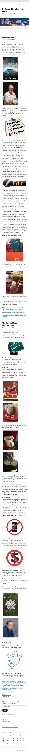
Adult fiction (8, 314)
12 (10, 737)
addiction (23, 684)
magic (14, 686)
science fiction (23, 315)
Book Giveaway (9, 312)
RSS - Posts (5, 719)
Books (15, 681)
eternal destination (15, 314)
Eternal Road (23, 314)
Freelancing (19, 312)
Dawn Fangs (13, 685)
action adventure (16, 684)
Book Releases (10, 681)
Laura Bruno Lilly (12, 303)
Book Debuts (19, 680)
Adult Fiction (9, 680)
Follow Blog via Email (8, 700)
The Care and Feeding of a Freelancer (10, 324)
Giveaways (20, 682)
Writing (9, 689)
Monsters (18, 686)
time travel (4, 316)
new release (23, 686)
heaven (12, 315)
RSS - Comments (6, 721)
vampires (4, 688)
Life (24, 312)
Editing (15, 312)
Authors (14, 680)
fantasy (17, 685)
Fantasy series (9, 682)
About (8, 27)
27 (13, 740)
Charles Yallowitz (6, 685)
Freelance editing (6, 315)
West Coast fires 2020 (19, 688)
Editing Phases (8, 37)
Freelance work (9, 686)
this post (15, 588)
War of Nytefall (10, 688)
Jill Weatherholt (12, 590)
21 (17, 738)
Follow (5, 710)
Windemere (4, 689)
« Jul (7, 743)
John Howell (16, 315)
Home (4, 27)
